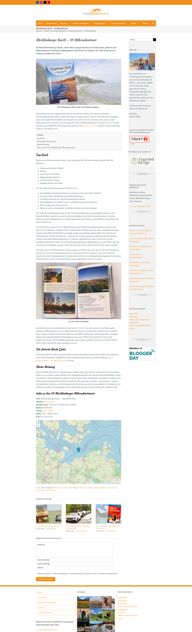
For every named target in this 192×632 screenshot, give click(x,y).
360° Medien (48, 410)
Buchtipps (133, 316)
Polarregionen (99, 23)
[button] (152, 23)
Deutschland (58, 488)
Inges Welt (133, 313)
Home (40, 23)
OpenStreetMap (111, 483)
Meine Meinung (43, 144)
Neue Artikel (51, 23)
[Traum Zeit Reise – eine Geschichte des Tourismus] (108, 505)
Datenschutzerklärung (46, 602)
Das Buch (40, 138)
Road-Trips (122, 603)
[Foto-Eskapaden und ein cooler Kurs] (49, 505)
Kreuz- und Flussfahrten (139, 319)
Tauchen (121, 612)
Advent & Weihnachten (128, 615)
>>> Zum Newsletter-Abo (140, 206)
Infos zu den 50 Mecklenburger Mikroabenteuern (56, 147)
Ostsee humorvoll (90, 125)
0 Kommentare (51, 490)
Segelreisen (134, 322)
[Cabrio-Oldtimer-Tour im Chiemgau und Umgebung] (78, 505)
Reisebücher (67, 488)
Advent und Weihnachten (140, 325)
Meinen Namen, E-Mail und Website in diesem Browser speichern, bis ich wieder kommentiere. (78, 573)
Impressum (41, 597)
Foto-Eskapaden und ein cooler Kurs (48, 526)
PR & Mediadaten (44, 612)
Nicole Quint (49, 401)
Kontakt (40, 607)
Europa (63, 23)
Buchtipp (80, 488)
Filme (131, 328)
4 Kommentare (81, 531)
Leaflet (103, 483)
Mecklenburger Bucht (100, 488)
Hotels (133, 23)
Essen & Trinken (118, 23)
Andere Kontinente (80, 23)
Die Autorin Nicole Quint (46, 141)
